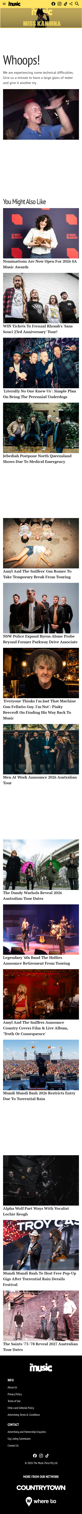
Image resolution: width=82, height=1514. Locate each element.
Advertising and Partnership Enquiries (27, 1431)
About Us (12, 1387)
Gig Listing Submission (19, 1438)
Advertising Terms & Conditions (24, 1414)
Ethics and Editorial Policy (21, 1407)
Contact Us (13, 1445)
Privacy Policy (15, 1394)
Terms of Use (14, 1400)
